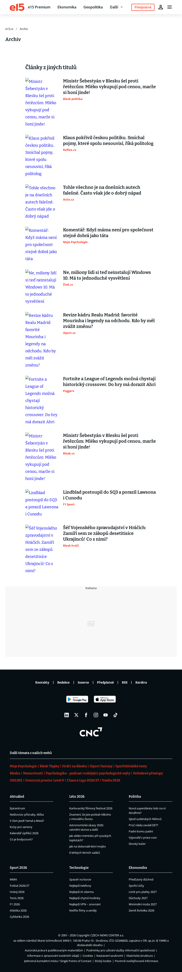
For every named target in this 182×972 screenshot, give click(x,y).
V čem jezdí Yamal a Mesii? (27, 821)
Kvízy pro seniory (21, 827)
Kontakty (42, 682)
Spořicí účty (136, 886)
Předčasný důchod (141, 879)
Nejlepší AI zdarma (81, 892)
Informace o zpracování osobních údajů (53, 956)
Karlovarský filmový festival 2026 (90, 808)
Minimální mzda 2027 (143, 904)
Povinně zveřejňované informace (136, 961)
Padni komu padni (141, 831)
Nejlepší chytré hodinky (84, 898)
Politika (135, 797)
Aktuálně (17, 797)
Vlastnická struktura (139, 956)
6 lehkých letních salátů (84, 853)
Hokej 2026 (17, 892)
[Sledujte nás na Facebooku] (86, 715)
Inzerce (83, 682)
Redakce (63, 682)
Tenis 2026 (17, 898)
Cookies (88, 956)
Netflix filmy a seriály (83, 910)
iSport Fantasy (101, 766)
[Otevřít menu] (169, 7)
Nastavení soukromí (109, 956)
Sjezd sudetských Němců (145, 819)
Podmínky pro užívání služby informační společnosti (120, 950)
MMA (13, 879)
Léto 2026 (77, 797)
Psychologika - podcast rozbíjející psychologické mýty (88, 773)
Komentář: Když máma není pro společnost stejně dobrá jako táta (108, 232)
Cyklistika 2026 (19, 917)
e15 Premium (39, 7)
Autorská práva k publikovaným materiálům (54, 950)
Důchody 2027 (138, 898)
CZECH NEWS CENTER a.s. (107, 935)
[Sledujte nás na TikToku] (115, 715)
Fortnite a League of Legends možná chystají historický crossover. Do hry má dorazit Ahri (109, 381)
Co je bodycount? (21, 839)
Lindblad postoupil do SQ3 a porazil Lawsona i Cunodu (109, 495)
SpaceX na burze (80, 879)
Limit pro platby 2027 (143, 892)
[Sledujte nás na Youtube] (105, 715)
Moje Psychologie (23, 766)
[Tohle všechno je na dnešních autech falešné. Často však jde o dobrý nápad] (42, 202)
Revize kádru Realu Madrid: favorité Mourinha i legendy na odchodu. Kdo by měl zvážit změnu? (109, 320)
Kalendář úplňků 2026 (24, 833)
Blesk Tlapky (49, 766)
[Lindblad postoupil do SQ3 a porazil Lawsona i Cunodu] (42, 503)
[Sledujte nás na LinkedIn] (66, 715)
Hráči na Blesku (74, 766)
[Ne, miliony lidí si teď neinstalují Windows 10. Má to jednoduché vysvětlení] (42, 287)
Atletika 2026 (18, 910)
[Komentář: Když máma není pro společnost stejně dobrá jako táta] (42, 244)
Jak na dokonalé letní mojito (87, 846)
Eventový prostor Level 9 (44, 780)
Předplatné (105, 682)
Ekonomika (66, 7)
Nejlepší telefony (80, 886)
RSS (124, 682)
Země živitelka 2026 (141, 910)
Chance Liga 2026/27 (83, 780)
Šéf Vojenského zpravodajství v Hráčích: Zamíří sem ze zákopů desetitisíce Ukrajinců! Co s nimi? (104, 533)
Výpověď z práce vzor (143, 838)
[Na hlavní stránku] (17, 7)
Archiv (24, 29)
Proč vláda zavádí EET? (143, 825)
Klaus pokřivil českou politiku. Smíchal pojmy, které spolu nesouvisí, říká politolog (108, 140)
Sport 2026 (18, 868)
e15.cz (9, 29)
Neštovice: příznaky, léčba (27, 814)
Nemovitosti (33, 773)
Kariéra (141, 682)
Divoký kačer (137, 844)
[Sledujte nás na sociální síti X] (76, 715)
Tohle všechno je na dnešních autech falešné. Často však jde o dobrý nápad (102, 190)
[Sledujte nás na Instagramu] (95, 715)
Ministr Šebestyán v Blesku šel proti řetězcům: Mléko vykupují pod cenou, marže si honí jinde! (109, 86)
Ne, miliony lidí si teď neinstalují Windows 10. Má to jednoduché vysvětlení (107, 275)
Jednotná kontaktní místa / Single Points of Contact (57, 961)
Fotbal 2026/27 (19, 886)
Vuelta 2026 (111, 780)
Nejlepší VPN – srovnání (85, 904)
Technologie (79, 868)
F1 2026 (15, 904)
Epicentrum (17, 808)
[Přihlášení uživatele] (160, 7)
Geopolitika (93, 7)
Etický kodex (103, 961)
